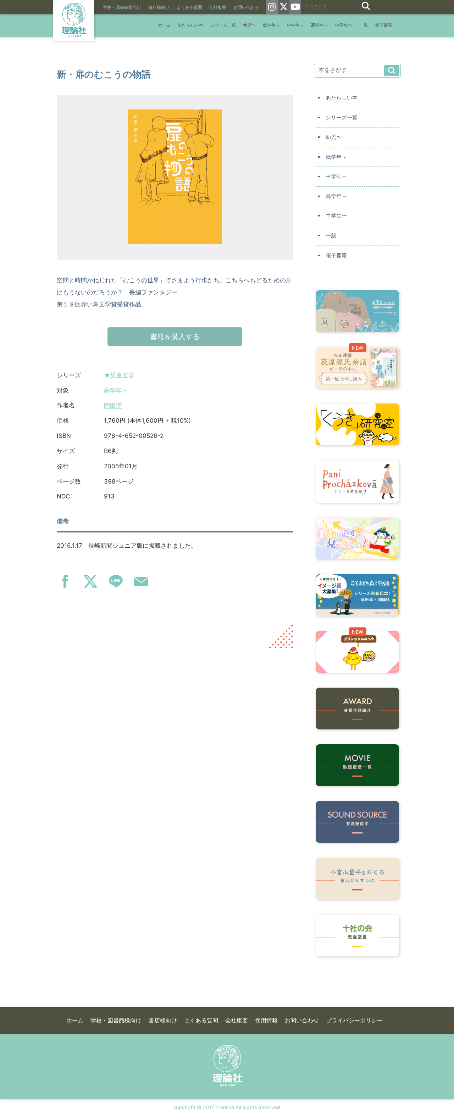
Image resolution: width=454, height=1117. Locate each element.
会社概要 (217, 7)
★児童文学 (119, 375)
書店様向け (159, 7)
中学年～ (295, 25)
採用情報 (266, 1020)
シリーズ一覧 (223, 25)
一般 (363, 25)
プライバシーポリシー (354, 1020)
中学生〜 (343, 25)
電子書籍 (383, 25)
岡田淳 (113, 405)
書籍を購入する (175, 336)
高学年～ (319, 25)
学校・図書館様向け (122, 7)
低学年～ (271, 25)
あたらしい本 (190, 25)
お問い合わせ (246, 7)
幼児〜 (249, 25)
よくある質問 (189, 7)
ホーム (164, 25)
